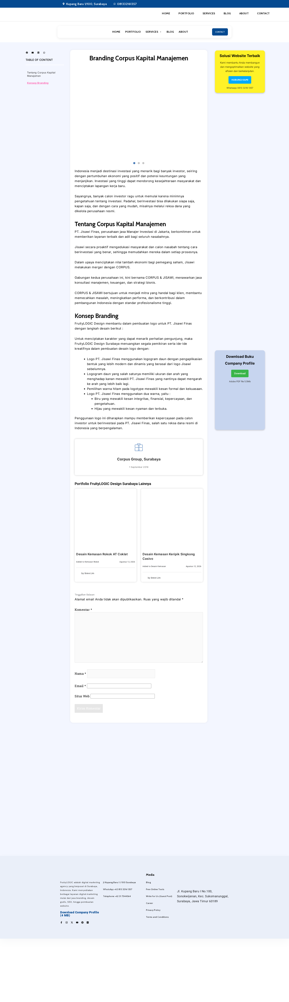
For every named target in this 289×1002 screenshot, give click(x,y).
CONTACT (220, 32)
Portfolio (186, 13)
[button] (27, 52)
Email (80, 686)
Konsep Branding (38, 82)
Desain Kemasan (158, 566)
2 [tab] (138, 163)
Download (239, 373)
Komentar (83, 610)
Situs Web (82, 696)
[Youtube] (77, 922)
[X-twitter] (72, 922)
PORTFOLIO (133, 31)
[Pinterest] (82, 922)
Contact (263, 13)
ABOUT (183, 31)
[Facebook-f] (61, 922)
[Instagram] (66, 922)
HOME (116, 31)
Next (205, 113)
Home (166, 13)
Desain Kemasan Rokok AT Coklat (102, 554)
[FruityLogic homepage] (74, 31)
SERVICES (152, 31)
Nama (80, 674)
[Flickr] (88, 922)
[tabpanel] (139, 112)
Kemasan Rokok (92, 562)
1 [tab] (134, 163)
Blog (227, 13)
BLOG (170, 31)
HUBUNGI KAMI (240, 79)
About (244, 13)
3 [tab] (143, 163)
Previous (72, 113)
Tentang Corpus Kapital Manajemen (41, 74)
